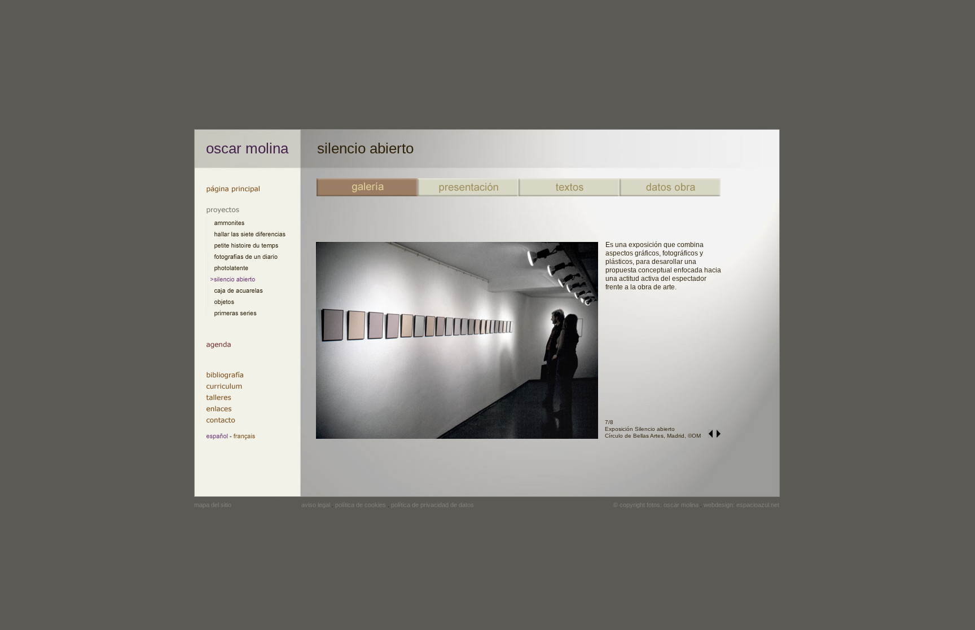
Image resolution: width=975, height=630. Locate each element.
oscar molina (247, 148)
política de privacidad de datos (432, 504)
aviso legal (315, 504)
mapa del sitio (212, 504)
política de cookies (360, 504)
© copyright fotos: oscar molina (656, 504)
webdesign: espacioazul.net (741, 504)
